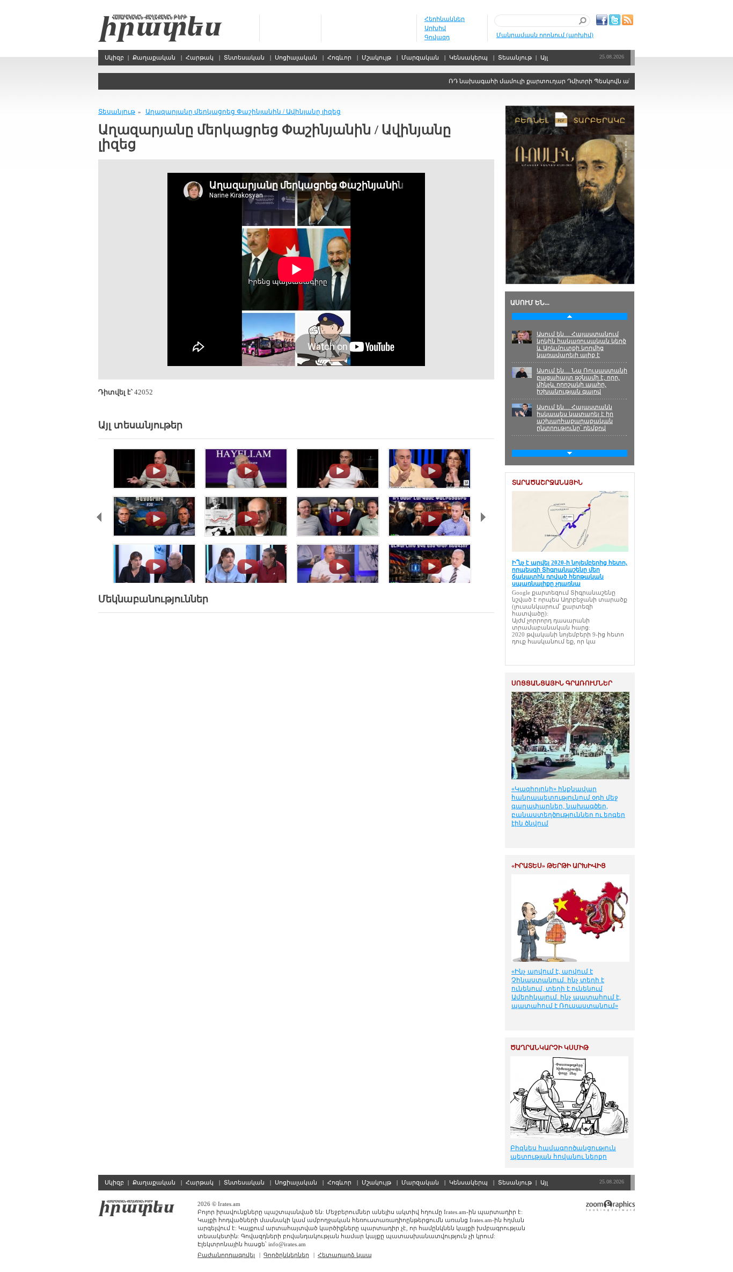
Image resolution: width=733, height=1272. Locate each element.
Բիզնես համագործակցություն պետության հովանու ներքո (563, 1152)
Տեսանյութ (515, 57)
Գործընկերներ (286, 1255)
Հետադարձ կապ (345, 1255)
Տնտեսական (244, 57)
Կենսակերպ (468, 57)
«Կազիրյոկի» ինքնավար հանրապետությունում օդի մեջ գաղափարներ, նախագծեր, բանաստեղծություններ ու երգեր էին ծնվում (568, 806)
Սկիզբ (160, 28)
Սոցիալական (296, 57)
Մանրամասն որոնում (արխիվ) (544, 35)
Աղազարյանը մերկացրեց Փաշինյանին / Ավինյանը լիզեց (243, 111)
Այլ (544, 57)
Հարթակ (200, 57)
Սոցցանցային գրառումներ (561, 683)
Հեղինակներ (444, 19)
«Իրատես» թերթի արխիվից (558, 865)
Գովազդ (437, 37)
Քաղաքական (154, 57)
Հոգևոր (339, 57)
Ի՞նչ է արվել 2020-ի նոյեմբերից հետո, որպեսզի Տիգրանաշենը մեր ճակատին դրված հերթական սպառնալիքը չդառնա (569, 573)
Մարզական (420, 57)
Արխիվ (435, 28)
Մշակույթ (376, 57)
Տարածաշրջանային (547, 482)
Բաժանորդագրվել (226, 1255)
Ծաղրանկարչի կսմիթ (549, 1047)
